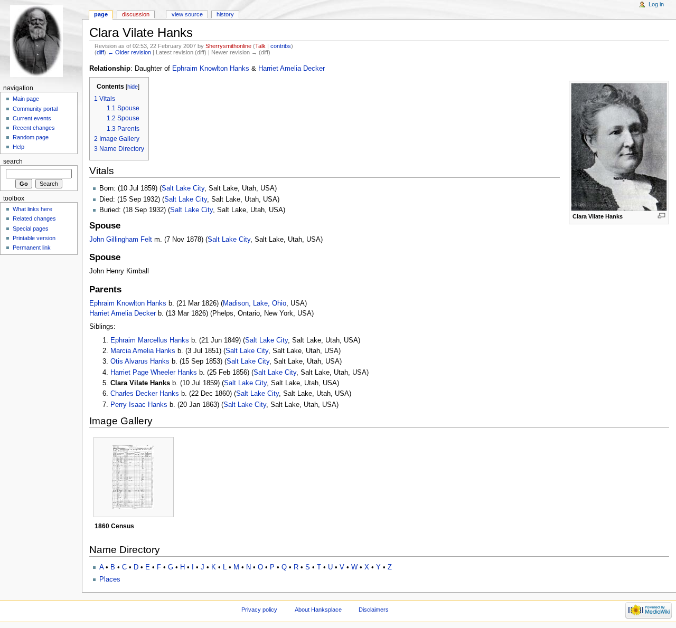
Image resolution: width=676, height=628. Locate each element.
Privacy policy (259, 609)
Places (109, 579)
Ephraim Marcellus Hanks (149, 340)
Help (18, 147)
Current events (32, 118)
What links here (32, 209)
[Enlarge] (661, 215)
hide (132, 86)
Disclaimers (374, 609)
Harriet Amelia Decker (291, 68)
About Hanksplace (318, 609)
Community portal (35, 109)
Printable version (34, 238)
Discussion (135, 14)
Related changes (34, 218)
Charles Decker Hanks (144, 393)
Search (13, 161)
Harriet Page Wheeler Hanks (153, 372)
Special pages (31, 228)
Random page (31, 137)
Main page (26, 99)
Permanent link (32, 247)
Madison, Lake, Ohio (254, 303)
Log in (656, 4)
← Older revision (129, 52)
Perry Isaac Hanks (138, 404)
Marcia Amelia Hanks (142, 351)
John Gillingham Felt (120, 239)
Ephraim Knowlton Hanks (210, 68)
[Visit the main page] (41, 41)
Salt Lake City (183, 188)
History (225, 14)
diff (100, 52)
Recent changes (34, 128)
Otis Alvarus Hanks (140, 361)
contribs (280, 46)
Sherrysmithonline (228, 46)
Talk (260, 46)
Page (101, 14)
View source (187, 14)
